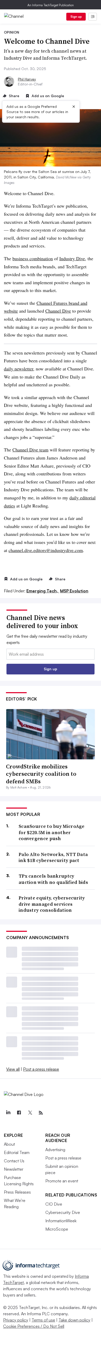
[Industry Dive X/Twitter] (29, 1112)
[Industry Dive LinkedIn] (8, 1112)
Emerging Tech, (42, 590)
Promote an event (61, 1180)
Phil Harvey (27, 79)
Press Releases (17, 1192)
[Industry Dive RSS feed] (40, 1112)
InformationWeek (60, 1220)
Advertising (55, 1149)
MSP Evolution (74, 590)
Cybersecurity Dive (62, 1212)
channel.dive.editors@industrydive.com (46, 550)
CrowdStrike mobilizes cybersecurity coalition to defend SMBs (41, 773)
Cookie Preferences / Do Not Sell (33, 1326)
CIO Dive (53, 1204)
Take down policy (74, 1320)
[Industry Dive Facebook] (18, 1112)
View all (13, 1069)
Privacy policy (15, 1320)
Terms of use (43, 1320)
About (9, 1144)
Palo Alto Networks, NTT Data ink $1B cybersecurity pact (53, 857)
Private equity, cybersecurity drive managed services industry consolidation (52, 904)
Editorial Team (17, 1152)
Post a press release (41, 1069)
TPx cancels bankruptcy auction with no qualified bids (53, 879)
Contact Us (14, 1160)
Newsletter (13, 1169)
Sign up (76, 16)
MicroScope (56, 1229)
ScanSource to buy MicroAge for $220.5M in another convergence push (52, 832)
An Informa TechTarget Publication (50, 5)
